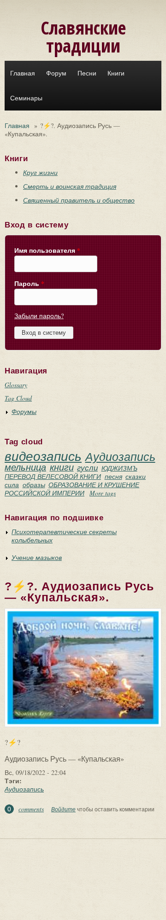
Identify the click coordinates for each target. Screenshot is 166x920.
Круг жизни (40, 172)
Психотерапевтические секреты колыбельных (64, 535)
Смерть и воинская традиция (69, 186)
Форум (56, 73)
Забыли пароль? (39, 315)
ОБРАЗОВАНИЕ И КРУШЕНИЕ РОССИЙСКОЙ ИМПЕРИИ (72, 488)
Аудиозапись (120, 456)
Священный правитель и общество (79, 200)
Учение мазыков (37, 557)
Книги (116, 73)
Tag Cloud (18, 398)
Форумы (24, 411)
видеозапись (43, 456)
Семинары (26, 98)
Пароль (29, 283)
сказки (135, 476)
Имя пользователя (47, 250)
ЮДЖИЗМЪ (119, 468)
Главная (22, 73)
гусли (87, 467)
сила (12, 484)
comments (31, 808)
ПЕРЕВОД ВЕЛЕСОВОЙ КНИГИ (53, 476)
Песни (86, 73)
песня (113, 476)
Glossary (16, 384)
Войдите (63, 809)
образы (34, 484)
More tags (102, 493)
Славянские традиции (83, 36)
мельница (25, 467)
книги (62, 467)
